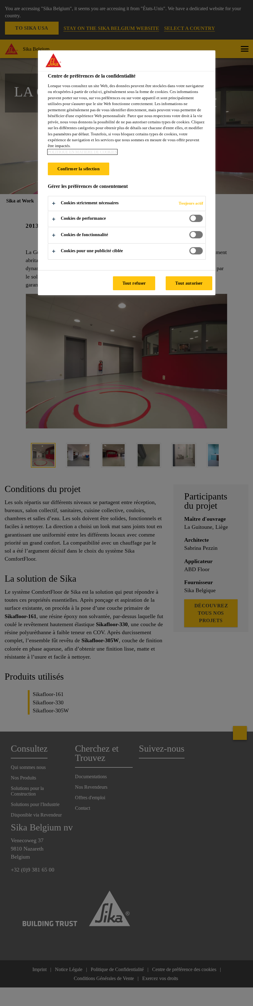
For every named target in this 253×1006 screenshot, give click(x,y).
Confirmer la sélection (78, 168)
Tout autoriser (188, 283)
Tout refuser (134, 283)
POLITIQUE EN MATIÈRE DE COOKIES (82, 152)
